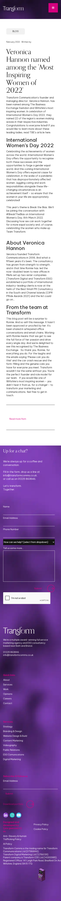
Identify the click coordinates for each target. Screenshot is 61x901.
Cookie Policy (41, 829)
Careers (7, 698)
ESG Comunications (13, 754)
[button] (53, 7)
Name (6, 506)
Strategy (8, 726)
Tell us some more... (13, 548)
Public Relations (11, 750)
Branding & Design (12, 731)
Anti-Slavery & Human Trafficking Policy (15, 838)
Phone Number (11, 529)
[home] (12, 8)
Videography (10, 745)
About (6, 680)
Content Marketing (13, 740)
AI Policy (7, 844)
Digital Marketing (12, 759)
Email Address (10, 518)
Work (5, 689)
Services (7, 684)
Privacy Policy (41, 824)
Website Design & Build (15, 736)
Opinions (7, 694)
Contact (7, 703)
